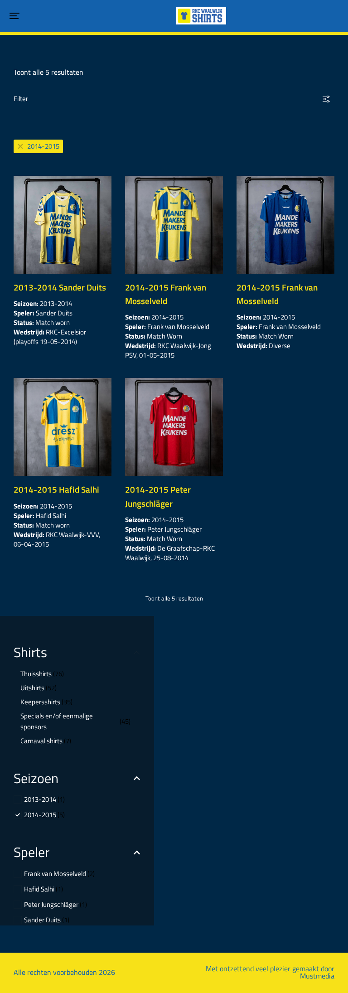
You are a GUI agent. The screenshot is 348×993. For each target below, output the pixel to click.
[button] (14, 16)
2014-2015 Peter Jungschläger (158, 496)
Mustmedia (317, 975)
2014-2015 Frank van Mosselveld (165, 294)
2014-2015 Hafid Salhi (56, 489)
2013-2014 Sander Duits (60, 287)
